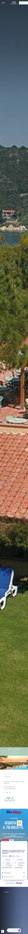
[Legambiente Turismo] (10, 798)
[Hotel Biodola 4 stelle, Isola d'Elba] (14, 2)
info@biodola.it (12, 789)
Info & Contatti (14, 749)
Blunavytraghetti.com (11, 883)
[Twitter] (7, 792)
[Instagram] (10, 792)
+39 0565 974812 (10, 787)
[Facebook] (5, 792)
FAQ (14, 751)
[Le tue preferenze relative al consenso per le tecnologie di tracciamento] (2, 931)
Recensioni (14, 753)
